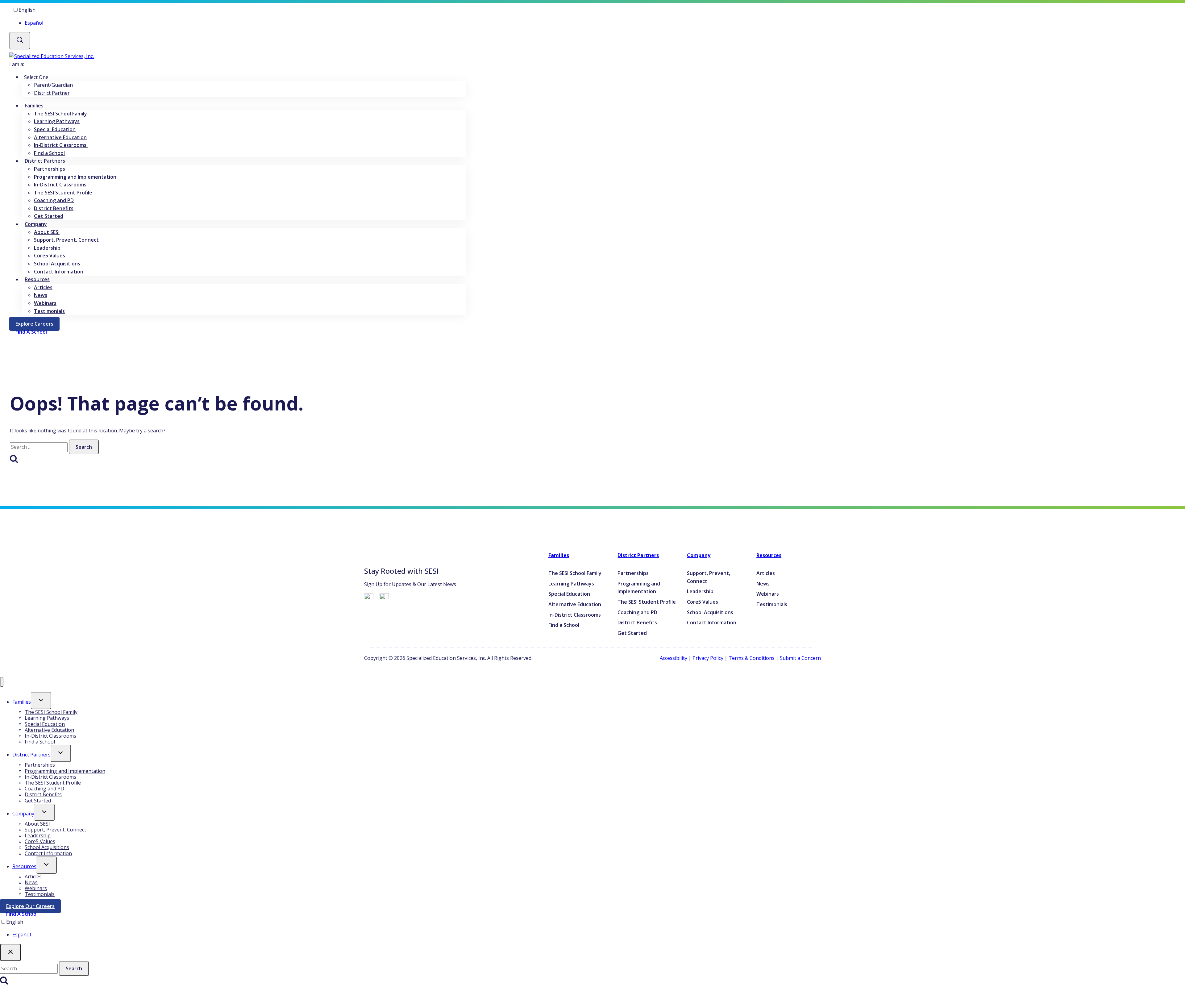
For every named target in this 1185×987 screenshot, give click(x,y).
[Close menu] (1, 682)
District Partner (52, 93)
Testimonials (49, 311)
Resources (768, 555)
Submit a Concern (800, 658)
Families (558, 555)
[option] (244, 23)
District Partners (638, 555)
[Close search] (10, 952)
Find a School (49, 153)
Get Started (48, 216)
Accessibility (673, 658)
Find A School (22, 913)
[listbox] (237, 16)
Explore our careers (33, 907)
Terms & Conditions (752, 658)
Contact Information (58, 271)
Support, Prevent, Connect (66, 239)
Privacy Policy (707, 658)
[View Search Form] (19, 40)
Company (698, 555)
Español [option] (34, 22)
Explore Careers (37, 325)
